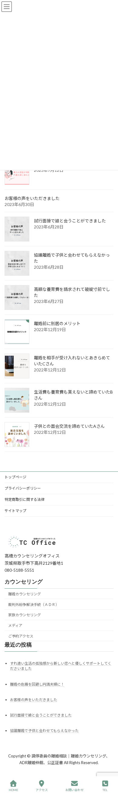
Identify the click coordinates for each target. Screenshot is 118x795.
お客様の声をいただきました (32, 198)
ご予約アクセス (20, 636)
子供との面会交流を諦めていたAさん (69, 426)
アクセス (42, 790)
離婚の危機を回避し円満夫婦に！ (37, 684)
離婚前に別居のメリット (57, 323)
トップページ (15, 477)
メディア (15, 625)
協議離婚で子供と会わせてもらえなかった (44, 730)
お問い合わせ (74, 790)
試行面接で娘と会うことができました (70, 220)
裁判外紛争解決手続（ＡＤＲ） (33, 604)
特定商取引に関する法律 (24, 499)
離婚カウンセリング (24, 593)
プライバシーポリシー (23, 488)
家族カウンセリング (24, 615)
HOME (13, 790)
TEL (105, 790)
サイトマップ (15, 510)
